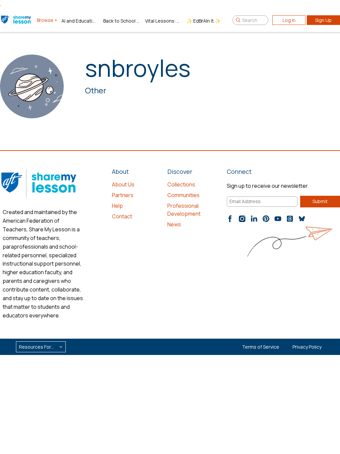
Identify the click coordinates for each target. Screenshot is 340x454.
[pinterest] (266, 218)
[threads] (290, 218)
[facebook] (230, 218)
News (174, 224)
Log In (289, 20)
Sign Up (323, 20)
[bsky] (301, 218)
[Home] (16, 20)
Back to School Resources (121, 21)
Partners (122, 195)
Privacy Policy (307, 347)
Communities (183, 195)
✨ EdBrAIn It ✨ (203, 21)
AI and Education (79, 21)
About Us (123, 184)
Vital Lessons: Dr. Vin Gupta (163, 21)
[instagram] (242, 218)
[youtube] (278, 218)
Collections (181, 184)
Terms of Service (260, 347)
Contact (122, 216)
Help (117, 205)
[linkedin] (254, 218)
